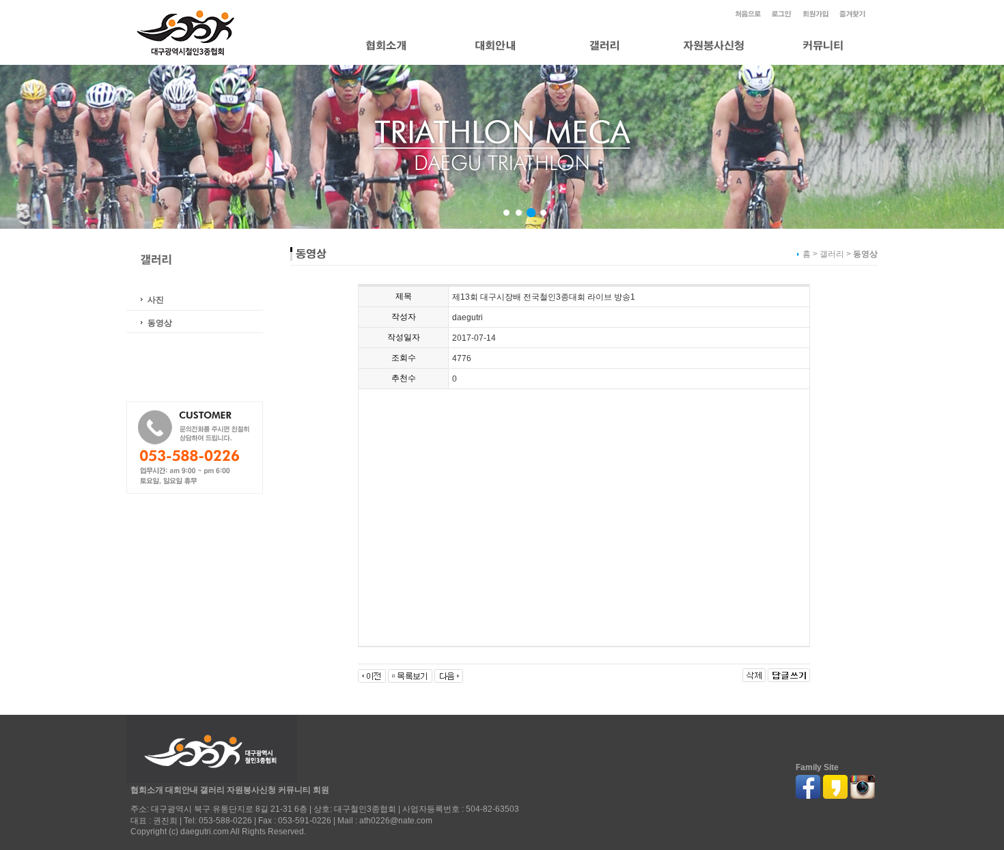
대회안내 (181, 790)
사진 (156, 299)
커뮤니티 (294, 790)
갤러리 (212, 790)
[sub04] (543, 212)
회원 (321, 790)
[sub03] (531, 212)
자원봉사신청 (251, 790)
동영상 (160, 323)
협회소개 (146, 790)
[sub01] (506, 212)
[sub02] (518, 212)
